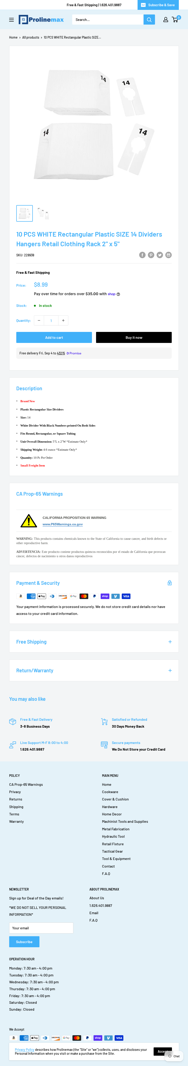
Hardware (110, 806)
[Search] (149, 19)
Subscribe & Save (161, 5)
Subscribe (24, 941)
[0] (175, 19)
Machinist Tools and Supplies (125, 821)
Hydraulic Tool (113, 836)
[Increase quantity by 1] (63, 320)
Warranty (16, 821)
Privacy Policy (24, 1050)
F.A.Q (106, 873)
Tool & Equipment (116, 858)
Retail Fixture (113, 844)
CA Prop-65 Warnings (26, 784)
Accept (163, 1051)
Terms (14, 814)
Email (93, 912)
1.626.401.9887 (100, 905)
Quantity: (23, 320)
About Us (96, 898)
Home (13, 37)
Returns (15, 799)
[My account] (165, 19)
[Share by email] (168, 254)
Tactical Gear (112, 851)
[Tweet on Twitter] (160, 254)
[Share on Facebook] (142, 254)
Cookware (110, 791)
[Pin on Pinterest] (151, 254)
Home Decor (112, 814)
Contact (108, 866)
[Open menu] (11, 20)
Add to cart (54, 337)
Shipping (16, 806)
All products (30, 37)
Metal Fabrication (116, 829)
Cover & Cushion (115, 799)
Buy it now (134, 337)
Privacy (15, 791)
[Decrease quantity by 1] (39, 320)
